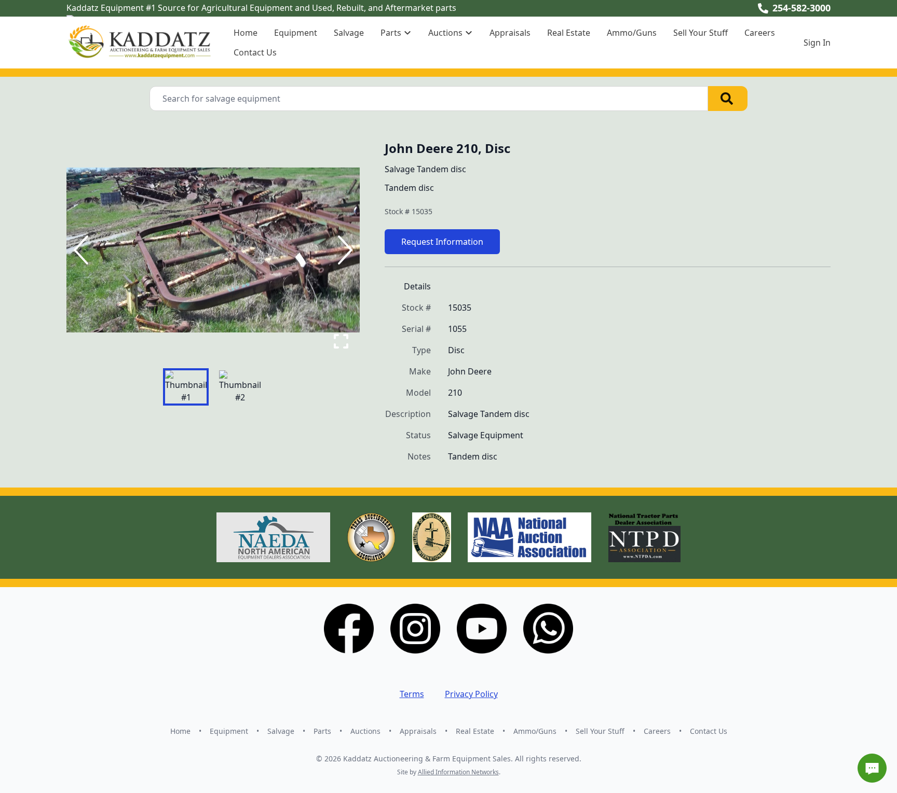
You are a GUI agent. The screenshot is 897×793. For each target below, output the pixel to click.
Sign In (817, 42)
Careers (759, 32)
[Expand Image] (341, 341)
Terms (412, 694)
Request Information (442, 241)
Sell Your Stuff (700, 32)
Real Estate (568, 32)
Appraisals (510, 32)
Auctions (365, 731)
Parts (322, 731)
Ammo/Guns (632, 32)
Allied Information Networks (458, 772)
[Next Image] (343, 250)
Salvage (349, 32)
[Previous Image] (83, 250)
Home (245, 32)
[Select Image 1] (186, 387)
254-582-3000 (801, 8)
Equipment (295, 32)
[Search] (728, 98)
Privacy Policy (471, 694)
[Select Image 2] (240, 387)
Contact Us (255, 52)
